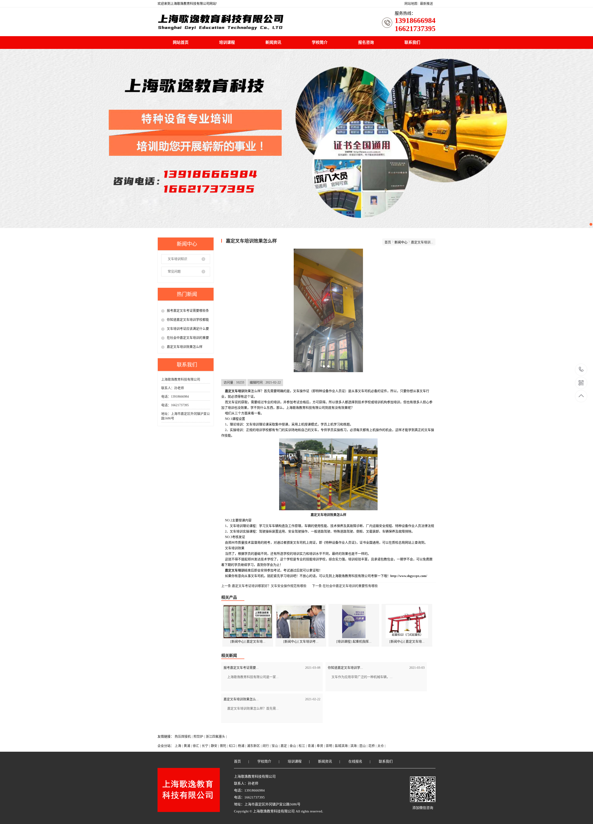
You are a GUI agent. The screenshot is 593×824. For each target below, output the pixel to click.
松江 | (303, 746)
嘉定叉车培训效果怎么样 (184, 347)
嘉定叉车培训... (422, 242)
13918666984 (581, 370)
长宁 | (206, 746)
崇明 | (330, 746)
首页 (388, 242)
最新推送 (426, 3)
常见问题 (174, 271)
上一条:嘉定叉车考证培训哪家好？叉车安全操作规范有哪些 (263, 586)
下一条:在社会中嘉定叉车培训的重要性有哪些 (345, 586)
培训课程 (227, 42)
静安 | (215, 746)
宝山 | (276, 746)
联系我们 (412, 42)
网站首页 (181, 42)
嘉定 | (285, 746)
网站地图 (410, 3)
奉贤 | (321, 746)
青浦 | (312, 746)
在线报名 (355, 761)
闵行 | (266, 746)
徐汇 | (197, 746)
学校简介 (320, 42)
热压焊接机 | (184, 736)
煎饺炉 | (199, 736)
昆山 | (363, 746)
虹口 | (233, 746)
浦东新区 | (254, 746)
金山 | (294, 746)
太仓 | (381, 746)
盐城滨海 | (342, 746)
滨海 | (354, 746)
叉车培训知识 (177, 259)
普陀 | (224, 746)
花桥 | (372, 746)
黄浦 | (188, 746)
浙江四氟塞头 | (216, 736)
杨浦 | (242, 746)
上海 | (179, 746)
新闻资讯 (273, 42)
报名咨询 (366, 42)
